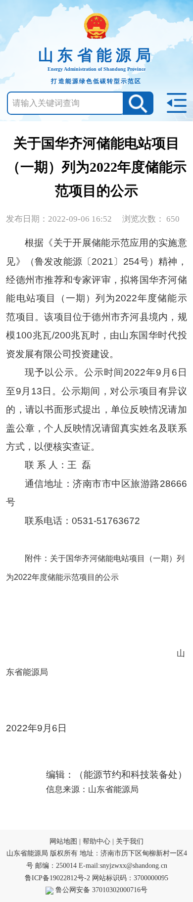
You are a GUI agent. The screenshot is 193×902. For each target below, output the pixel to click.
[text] (66, 103)
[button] (138, 103)
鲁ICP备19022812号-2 (57, 878)
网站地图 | (65, 841)
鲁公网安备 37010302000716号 (100, 890)
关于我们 (130, 841)
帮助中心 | (99, 841)
